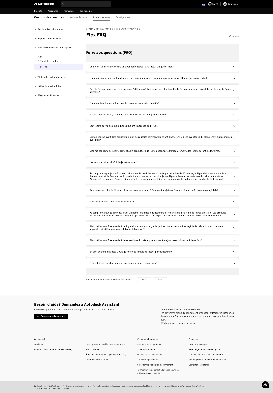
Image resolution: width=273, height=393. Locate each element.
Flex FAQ (42, 66)
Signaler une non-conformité (159, 386)
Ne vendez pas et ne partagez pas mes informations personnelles (119, 386)
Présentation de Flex (49, 61)
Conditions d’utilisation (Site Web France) (189, 386)
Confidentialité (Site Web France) (47, 386)
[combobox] (86, 4)
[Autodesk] (44, 4)
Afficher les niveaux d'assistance (178, 323)
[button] (162, 67)
